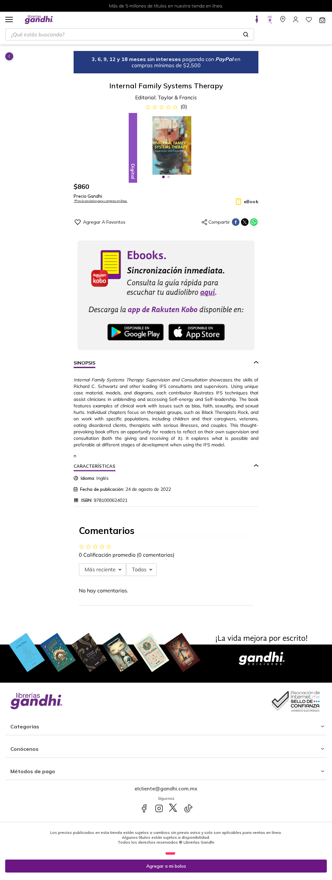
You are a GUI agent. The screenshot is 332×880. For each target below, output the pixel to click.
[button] (9, 20)
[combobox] (129, 34)
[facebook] (236, 222)
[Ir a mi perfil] (296, 21)
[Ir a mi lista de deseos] (309, 21)
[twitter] (245, 222)
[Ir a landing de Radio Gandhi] (270, 21)
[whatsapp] (254, 222)
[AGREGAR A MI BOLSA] (166, 866)
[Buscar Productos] (245, 34)
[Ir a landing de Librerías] (283, 21)
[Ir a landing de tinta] (257, 21)
